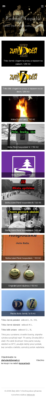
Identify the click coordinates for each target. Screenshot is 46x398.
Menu (42, 6)
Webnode (31, 395)
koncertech (24, 363)
